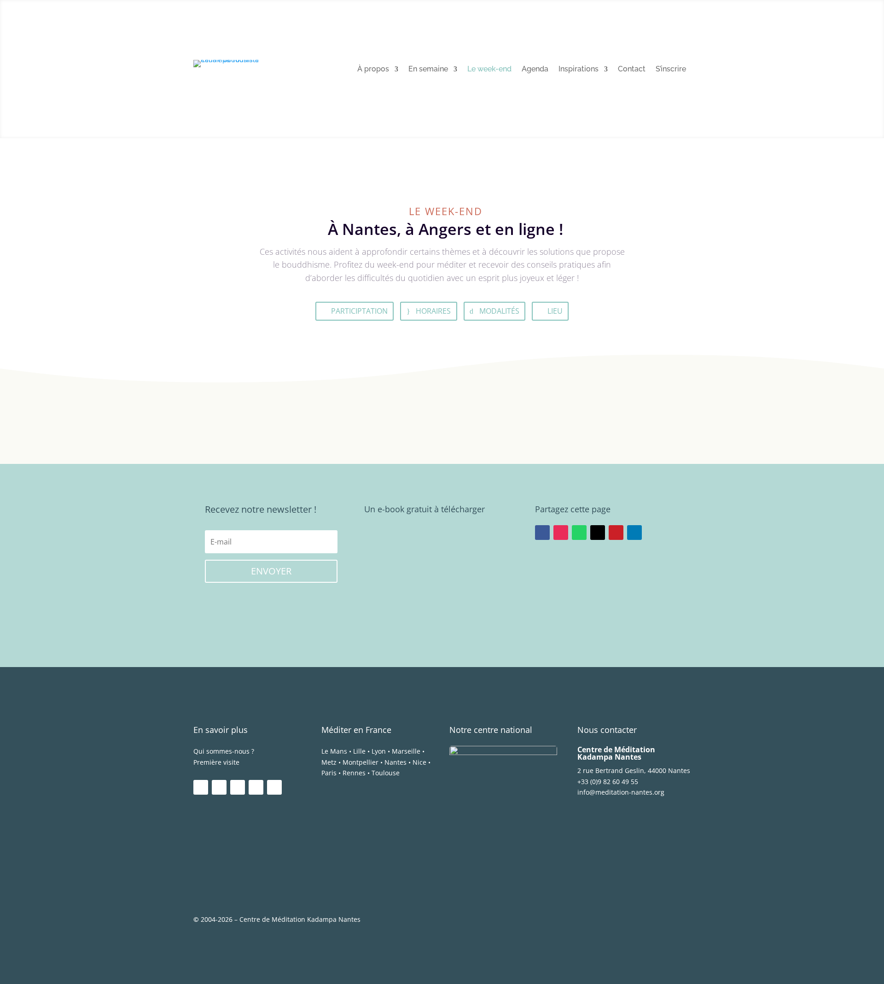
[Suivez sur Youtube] (237, 787)
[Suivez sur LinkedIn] (634, 532)
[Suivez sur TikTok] (274, 787)
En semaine (428, 69)
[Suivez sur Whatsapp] (579, 532)
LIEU (555, 311)
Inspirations (578, 69)
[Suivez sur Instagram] (560, 532)
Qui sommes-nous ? (223, 751)
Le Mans (334, 751)
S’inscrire (671, 69)
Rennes (354, 772)
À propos (373, 69)
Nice (419, 762)
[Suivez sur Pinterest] (616, 532)
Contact (632, 69)
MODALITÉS (499, 311)
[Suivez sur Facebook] (542, 532)
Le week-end (489, 69)
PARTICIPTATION (359, 311)
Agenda (535, 69)
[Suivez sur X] (597, 532)
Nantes (395, 762)
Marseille (406, 751)
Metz (329, 762)
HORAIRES (433, 311)
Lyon (379, 751)
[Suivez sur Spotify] (256, 787)
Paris (329, 772)
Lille (359, 751)
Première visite (216, 762)
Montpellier (360, 762)
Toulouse (386, 772)
